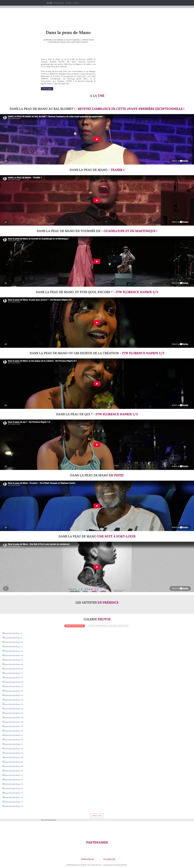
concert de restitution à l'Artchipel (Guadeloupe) (108, 626)
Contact (76, 3)
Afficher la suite (97, 816)
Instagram (87, 859)
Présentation (59, 3)
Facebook (109, 859)
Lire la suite (47, 89)
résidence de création (74, 626)
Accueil (49, 3)
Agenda (68, 3)
